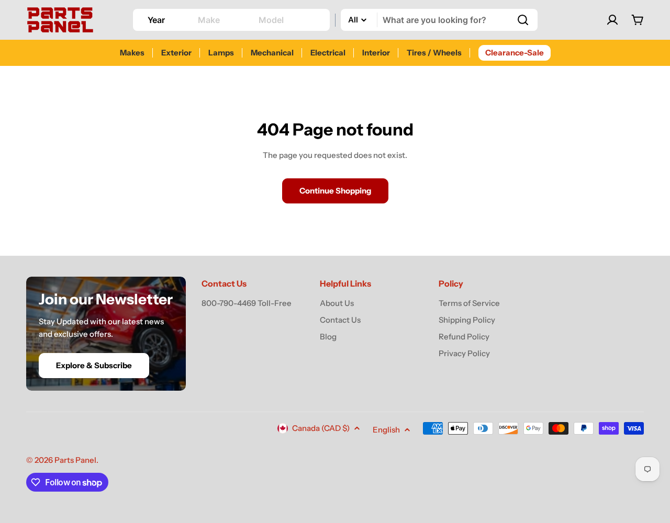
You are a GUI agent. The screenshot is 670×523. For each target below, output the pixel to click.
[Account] (612, 20)
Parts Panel (75, 460)
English (386, 430)
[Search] (523, 20)
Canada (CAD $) (321, 428)
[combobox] (439, 20)
